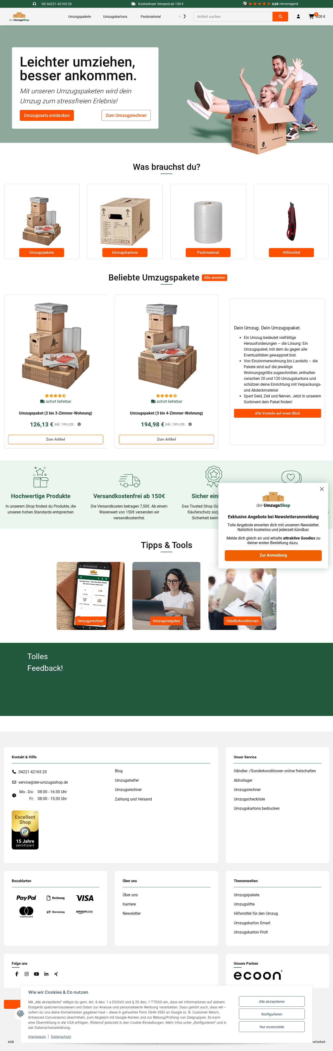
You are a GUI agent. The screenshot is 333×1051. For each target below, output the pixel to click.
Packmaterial (208, 252)
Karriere (129, 904)
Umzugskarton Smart (252, 923)
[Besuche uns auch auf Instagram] (26, 974)
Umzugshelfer (127, 780)
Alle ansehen (214, 277)
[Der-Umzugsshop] (19, 16)
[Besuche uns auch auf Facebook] (17, 974)
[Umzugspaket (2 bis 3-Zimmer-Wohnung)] (55, 346)
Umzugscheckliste (249, 799)
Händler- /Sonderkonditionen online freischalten (275, 771)
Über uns (130, 895)
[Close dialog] (322, 489)
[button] (180, 16)
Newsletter (132, 913)
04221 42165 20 (33, 772)
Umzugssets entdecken (47, 115)
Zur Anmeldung (273, 555)
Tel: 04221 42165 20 (56, 4)
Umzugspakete (41, 252)
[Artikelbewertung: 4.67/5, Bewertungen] (166, 396)
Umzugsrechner (91, 621)
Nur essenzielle (272, 1027)
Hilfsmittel (291, 252)
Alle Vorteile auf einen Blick (277, 413)
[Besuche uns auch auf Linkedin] (46, 974)
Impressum (37, 1036)
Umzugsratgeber (166, 621)
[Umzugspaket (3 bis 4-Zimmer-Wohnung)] (166, 346)
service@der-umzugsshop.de (43, 782)
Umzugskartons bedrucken (257, 808)
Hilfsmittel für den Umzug (256, 913)
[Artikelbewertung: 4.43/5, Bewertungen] (55, 396)
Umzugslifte (244, 904)
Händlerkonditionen (242, 621)
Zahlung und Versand (133, 799)
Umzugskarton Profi (251, 932)
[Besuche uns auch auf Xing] (56, 974)
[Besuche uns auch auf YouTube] (36, 974)
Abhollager (243, 780)
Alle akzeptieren (272, 1001)
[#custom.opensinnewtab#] (25, 829)
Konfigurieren (271, 1014)
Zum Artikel (55, 439)
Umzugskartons (125, 252)
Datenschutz (61, 1036)
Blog (119, 771)
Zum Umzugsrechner (126, 115)
